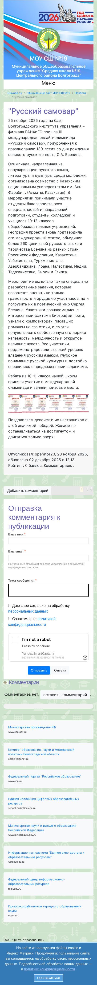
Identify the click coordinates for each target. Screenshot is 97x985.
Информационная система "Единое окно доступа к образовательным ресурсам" (46, 855)
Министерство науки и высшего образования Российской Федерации (42, 828)
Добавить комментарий (27, 491)
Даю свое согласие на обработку (39, 608)
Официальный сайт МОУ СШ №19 (48, 93)
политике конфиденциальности (49, 969)
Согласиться (48, 978)
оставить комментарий (65, 694)
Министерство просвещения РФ (32, 727)
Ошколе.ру (15, 93)
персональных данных (28, 611)
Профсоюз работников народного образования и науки (44, 909)
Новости (80, 93)
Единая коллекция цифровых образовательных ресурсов (43, 801)
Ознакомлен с (32, 622)
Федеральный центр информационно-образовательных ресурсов (36, 882)
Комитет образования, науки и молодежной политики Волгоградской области (41, 752)
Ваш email (17, 551)
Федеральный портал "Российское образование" (44, 776)
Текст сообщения (22, 580)
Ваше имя (16, 534)
